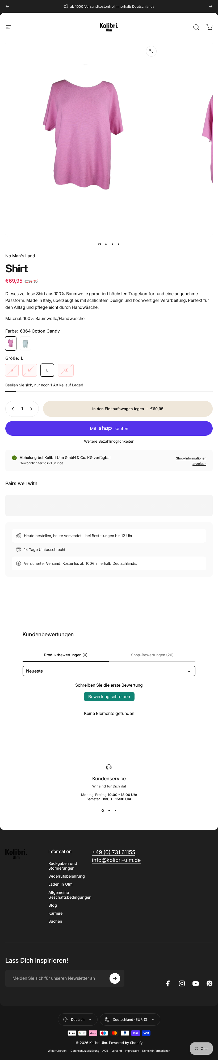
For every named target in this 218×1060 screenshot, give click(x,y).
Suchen (55, 921)
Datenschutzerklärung (84, 1051)
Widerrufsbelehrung (66, 876)
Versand (116, 1051)
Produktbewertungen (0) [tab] (65, 655)
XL (65, 370)
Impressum (132, 1051)
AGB (105, 1051)
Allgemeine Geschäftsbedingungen (69, 895)
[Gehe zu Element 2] (106, 244)
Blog (52, 905)
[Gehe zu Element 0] (99, 244)
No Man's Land (20, 255)
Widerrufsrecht (57, 1051)
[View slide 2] (109, 810)
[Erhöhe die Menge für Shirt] (32, 409)
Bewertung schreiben (109, 696)
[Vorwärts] (210, 6)
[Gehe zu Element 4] (118, 244)
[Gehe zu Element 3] (112, 244)
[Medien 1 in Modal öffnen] (151, 51)
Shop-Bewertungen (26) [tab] (152, 655)
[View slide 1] (102, 810)
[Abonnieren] (115, 978)
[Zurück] (7, 6)
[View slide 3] (115, 810)
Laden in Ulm (60, 884)
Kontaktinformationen (156, 1051)
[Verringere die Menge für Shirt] (12, 409)
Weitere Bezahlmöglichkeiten (109, 441)
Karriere (55, 913)
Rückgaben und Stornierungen (62, 866)
